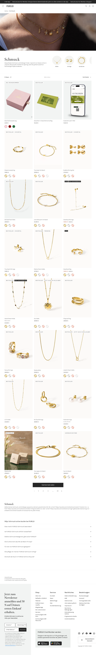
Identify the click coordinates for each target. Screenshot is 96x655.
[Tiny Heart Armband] (48, 149)
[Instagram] (79, 633)
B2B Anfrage (53, 601)
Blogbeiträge (39, 607)
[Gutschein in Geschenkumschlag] (48, 100)
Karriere (37, 612)
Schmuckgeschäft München (40, 619)
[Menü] (3, 6)
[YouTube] (90, 633)
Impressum (68, 605)
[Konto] (89, 6)
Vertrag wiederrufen (85, 601)
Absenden (23, 629)
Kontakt (52, 596)
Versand (81, 598)
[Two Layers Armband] (48, 450)
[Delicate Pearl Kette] (18, 199)
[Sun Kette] (48, 298)
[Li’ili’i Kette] (18, 398)
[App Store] (43, 643)
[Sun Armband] (77, 450)
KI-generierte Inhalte (71, 616)
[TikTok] (83, 633)
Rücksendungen (84, 596)
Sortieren (86, 77)
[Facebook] (87, 633)
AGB (66, 598)
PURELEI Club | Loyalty (39, 604)
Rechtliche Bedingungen (68, 609)
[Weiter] (61, 491)
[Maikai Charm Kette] (48, 248)
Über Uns (38, 596)
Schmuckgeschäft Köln (40, 615)
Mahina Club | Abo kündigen (84, 604)
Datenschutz (68, 601)
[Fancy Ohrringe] (18, 349)
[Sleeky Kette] (48, 349)
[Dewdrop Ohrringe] (77, 199)
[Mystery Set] (18, 450)
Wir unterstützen (40, 610)
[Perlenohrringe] (77, 398)
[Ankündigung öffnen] (48, 2)
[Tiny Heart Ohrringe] (18, 248)
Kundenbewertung (55, 605)
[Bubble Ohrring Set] (77, 149)
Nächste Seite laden (48, 485)
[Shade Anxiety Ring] (18, 149)
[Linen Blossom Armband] (48, 199)
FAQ (51, 603)
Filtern (6, 77)
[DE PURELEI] (10, 6)
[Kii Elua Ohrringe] (48, 398)
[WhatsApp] (94, 633)
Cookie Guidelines (70, 619)
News (51, 598)
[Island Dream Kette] (18, 298)
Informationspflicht (70, 603)
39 (57, 491)
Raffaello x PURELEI (41, 598)
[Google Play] (56, 643)
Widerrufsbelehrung (70, 596)
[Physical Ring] (77, 298)
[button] (86, 6)
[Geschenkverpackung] (18, 100)
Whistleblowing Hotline (69, 613)
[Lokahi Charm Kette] (77, 349)
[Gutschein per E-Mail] (77, 100)
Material (37, 601)
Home (6, 11)
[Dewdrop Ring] (77, 248)
